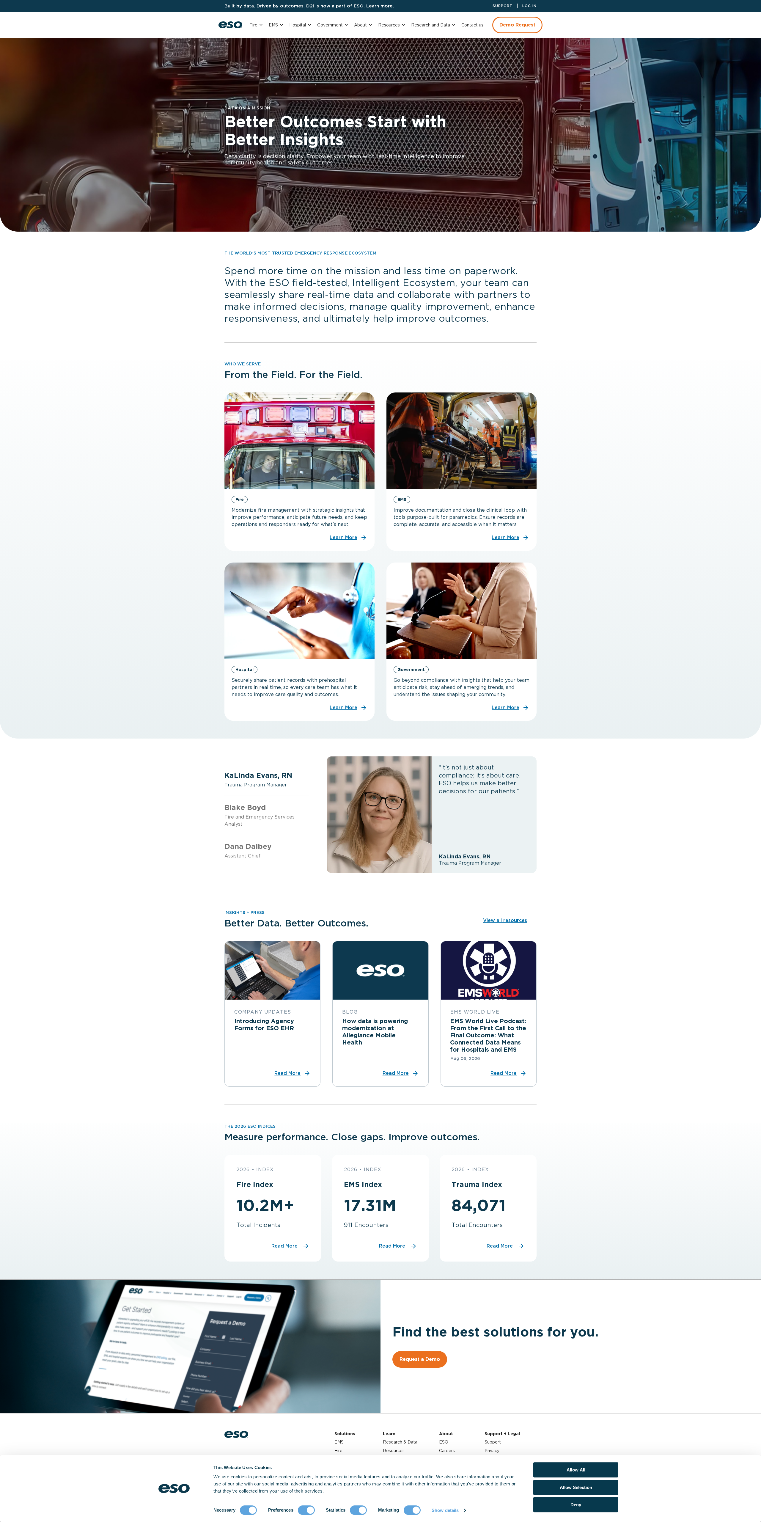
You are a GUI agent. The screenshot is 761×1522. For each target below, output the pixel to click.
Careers (447, 1450)
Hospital (297, 25)
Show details (445, 1510)
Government (330, 25)
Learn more (379, 6)
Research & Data (400, 1442)
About (360, 25)
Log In (529, 6)
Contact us (472, 25)
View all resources (505, 920)
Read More (284, 1246)
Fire (253, 25)
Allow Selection (576, 1487)
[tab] (266, 780)
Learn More (343, 537)
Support (502, 6)
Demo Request (517, 25)
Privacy (492, 1450)
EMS (273, 25)
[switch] (306, 1510)
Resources (389, 25)
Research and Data (430, 25)
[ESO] (230, 24)
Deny (575, 1504)
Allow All (576, 1469)
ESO (443, 1442)
